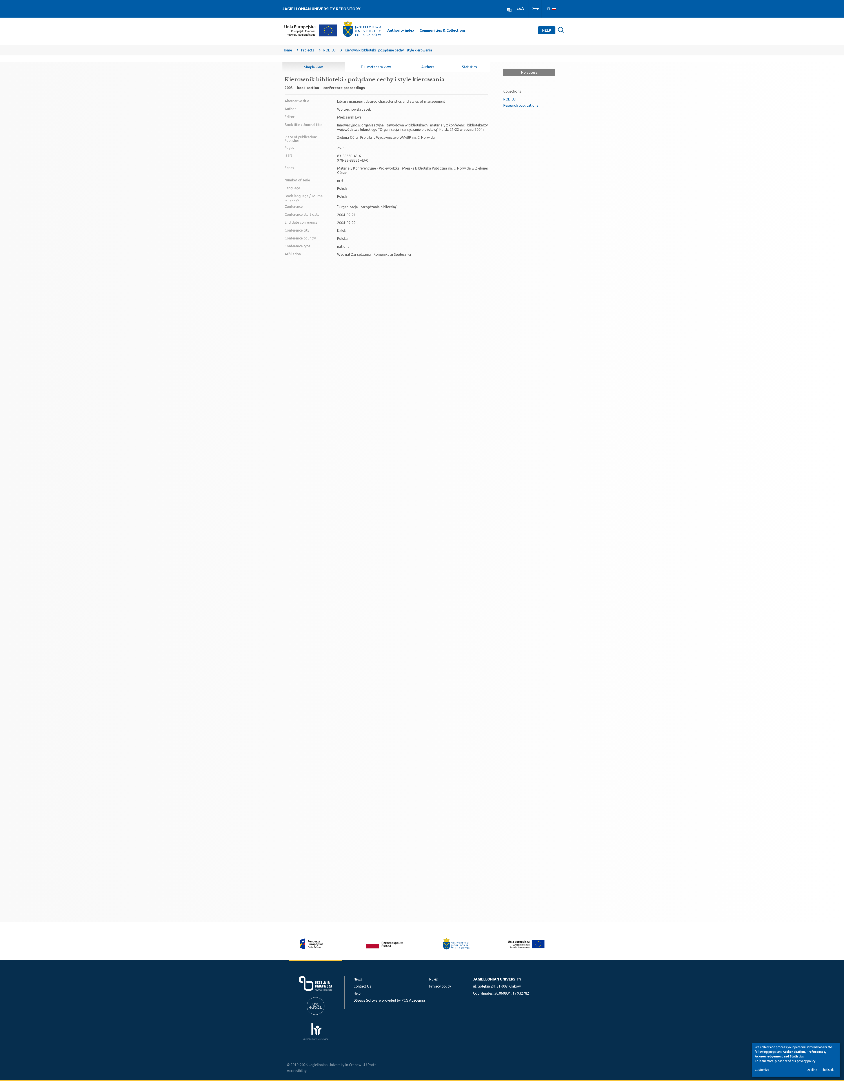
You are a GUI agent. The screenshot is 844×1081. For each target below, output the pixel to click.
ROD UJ (329, 50)
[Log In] (535, 8)
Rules (433, 979)
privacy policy (806, 1061)
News (357, 979)
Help (546, 30)
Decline (812, 1070)
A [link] (518, 9)
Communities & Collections (443, 30)
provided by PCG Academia (403, 1000)
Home (287, 50)
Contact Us (362, 986)
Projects (307, 50)
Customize (762, 1070)
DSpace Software (367, 1000)
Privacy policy (440, 986)
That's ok (827, 1070)
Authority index (400, 30)
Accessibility (297, 1071)
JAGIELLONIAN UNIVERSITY (497, 979)
